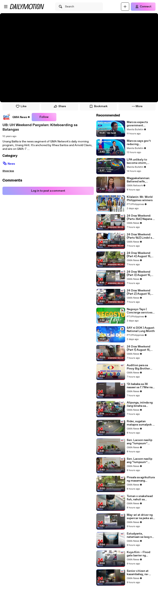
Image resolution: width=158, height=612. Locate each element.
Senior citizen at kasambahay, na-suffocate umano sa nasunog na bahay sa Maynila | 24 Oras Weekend (140, 572)
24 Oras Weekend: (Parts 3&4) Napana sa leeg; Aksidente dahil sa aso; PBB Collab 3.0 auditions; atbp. (141, 217)
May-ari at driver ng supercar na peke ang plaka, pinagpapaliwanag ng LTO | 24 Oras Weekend (141, 516)
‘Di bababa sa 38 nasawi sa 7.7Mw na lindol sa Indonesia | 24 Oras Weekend (139, 385)
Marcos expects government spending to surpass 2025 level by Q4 (140, 124)
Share (62, 106)
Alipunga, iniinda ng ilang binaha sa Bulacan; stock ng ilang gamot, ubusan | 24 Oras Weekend (141, 404)
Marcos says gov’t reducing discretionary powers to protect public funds (141, 142)
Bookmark (101, 106)
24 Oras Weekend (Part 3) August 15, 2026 (139, 273)
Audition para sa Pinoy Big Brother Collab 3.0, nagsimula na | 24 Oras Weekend (141, 367)
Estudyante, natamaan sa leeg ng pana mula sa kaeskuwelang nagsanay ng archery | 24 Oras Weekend (141, 535)
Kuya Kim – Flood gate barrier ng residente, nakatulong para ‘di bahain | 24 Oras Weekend (139, 554)
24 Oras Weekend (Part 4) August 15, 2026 (139, 254)
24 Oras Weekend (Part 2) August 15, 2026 (139, 292)
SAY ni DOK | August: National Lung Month (141, 329)
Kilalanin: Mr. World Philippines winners (140, 198)
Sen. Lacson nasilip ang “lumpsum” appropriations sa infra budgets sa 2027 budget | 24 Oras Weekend (141, 441)
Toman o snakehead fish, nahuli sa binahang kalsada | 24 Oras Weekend (141, 498)
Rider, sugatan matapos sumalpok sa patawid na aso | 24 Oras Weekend (141, 423)
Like (24, 106)
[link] (16, 117)
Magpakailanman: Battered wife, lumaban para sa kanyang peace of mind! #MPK (138, 180)
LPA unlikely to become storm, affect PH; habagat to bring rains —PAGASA (141, 161)
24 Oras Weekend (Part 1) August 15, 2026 (138, 348)
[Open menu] (5, 6)
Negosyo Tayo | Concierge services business (139, 311)
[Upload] (125, 6)
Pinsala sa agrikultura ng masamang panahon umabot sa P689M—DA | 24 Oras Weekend (141, 479)
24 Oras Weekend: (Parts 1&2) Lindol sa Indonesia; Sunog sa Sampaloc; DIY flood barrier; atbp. (140, 236)
